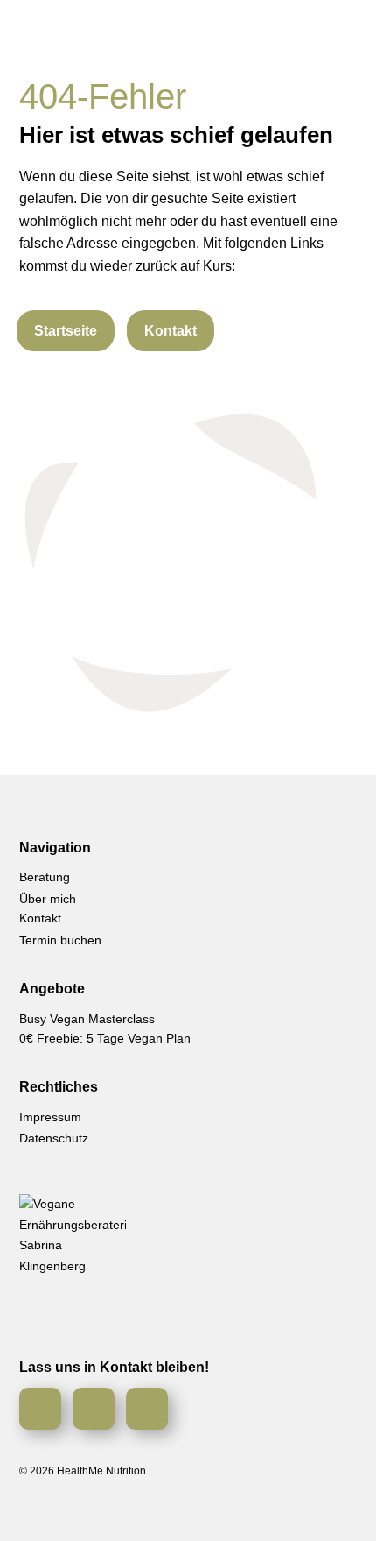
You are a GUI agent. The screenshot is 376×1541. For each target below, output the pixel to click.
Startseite (65, 330)
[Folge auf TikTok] (147, 1409)
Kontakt (170, 330)
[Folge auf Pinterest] (94, 1409)
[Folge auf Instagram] (40, 1409)
